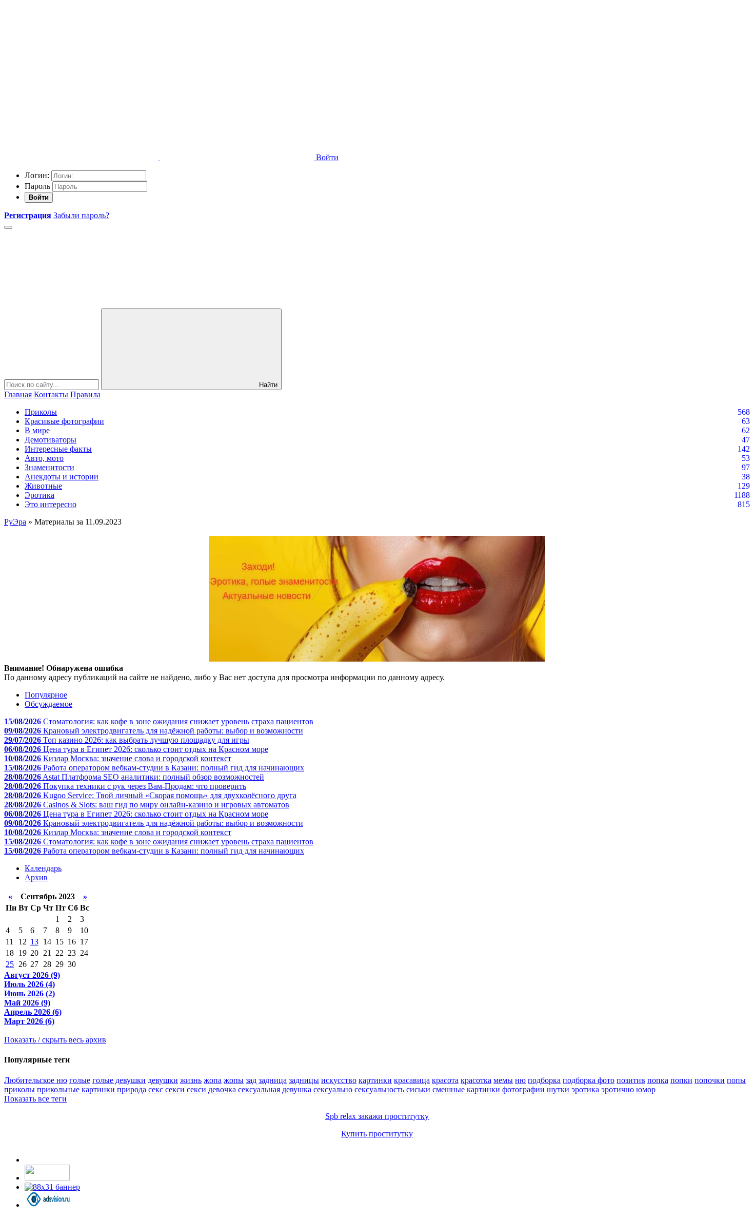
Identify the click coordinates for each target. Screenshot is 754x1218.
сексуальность (379, 1089)
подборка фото (588, 1080)
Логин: (37, 175)
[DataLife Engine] (81, 78)
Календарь (43, 868)
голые (79, 1080)
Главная (18, 394)
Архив (36, 877)
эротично (617, 1089)
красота (445, 1080)
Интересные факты (58, 448)
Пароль (37, 186)
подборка (544, 1080)
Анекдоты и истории (61, 476)
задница (273, 1080)
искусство (338, 1080)
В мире (37, 430)
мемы (503, 1080)
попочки (710, 1080)
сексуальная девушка (274, 1089)
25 (10, 964)
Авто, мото (44, 458)
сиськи (418, 1089)
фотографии (523, 1089)
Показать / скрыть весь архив (55, 1039)
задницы (304, 1080)
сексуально (332, 1089)
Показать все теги (35, 1098)
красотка (476, 1080)
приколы (19, 1089)
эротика (585, 1089)
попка (657, 1080)
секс (155, 1089)
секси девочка (211, 1089)
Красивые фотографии (64, 421)
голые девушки (119, 1080)
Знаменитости (49, 467)
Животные (43, 485)
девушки (163, 1080)
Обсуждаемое (48, 704)
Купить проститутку (377, 1133)
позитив (631, 1080)
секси (175, 1089)
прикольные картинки (76, 1089)
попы (736, 1080)
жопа (213, 1080)
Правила (85, 394)
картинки (375, 1080)
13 (34, 941)
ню (520, 1080)
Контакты (51, 394)
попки (681, 1080)
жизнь (191, 1080)
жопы (234, 1080)
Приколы (41, 412)
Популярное (46, 694)
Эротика (39, 495)
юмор (646, 1089)
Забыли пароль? (81, 215)
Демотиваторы (50, 439)
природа (131, 1089)
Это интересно (50, 504)
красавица (412, 1080)
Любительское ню (35, 1080)
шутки (558, 1089)
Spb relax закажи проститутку (377, 1116)
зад (251, 1080)
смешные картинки (466, 1089)
